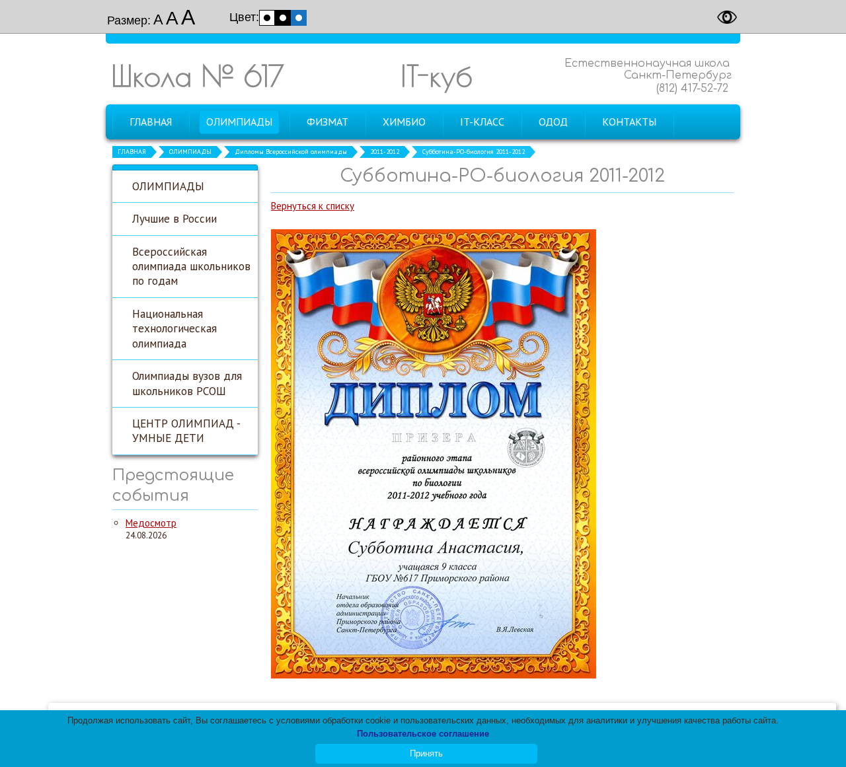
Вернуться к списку (312, 206)
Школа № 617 (197, 75)
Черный (283, 18)
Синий (299, 18)
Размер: (129, 20)
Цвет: (244, 17)
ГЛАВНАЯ (132, 151)
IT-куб (437, 75)
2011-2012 (384, 151)
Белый (267, 18)
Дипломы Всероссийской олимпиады (291, 151)
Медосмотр (151, 523)
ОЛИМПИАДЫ (190, 151)
